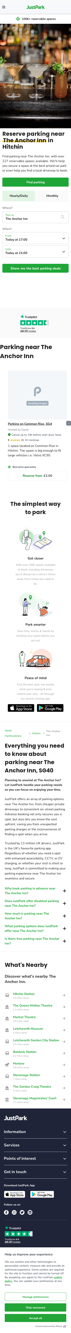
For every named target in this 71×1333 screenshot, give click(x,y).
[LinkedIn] (30, 1212)
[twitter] (22, 1212)
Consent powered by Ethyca (48, 1326)
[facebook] (6, 1212)
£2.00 (37, 476)
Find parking (35, 182)
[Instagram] (14, 1212)
